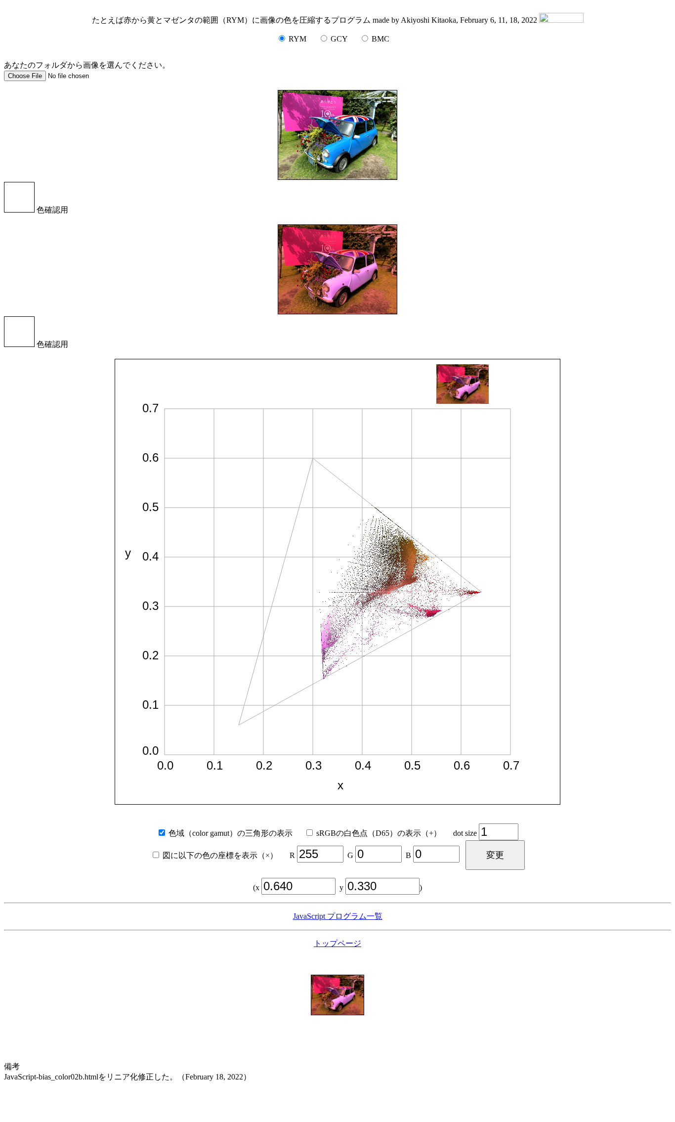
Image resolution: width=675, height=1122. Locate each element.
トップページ (337, 943)
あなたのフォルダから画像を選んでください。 (87, 65)
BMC (379, 39)
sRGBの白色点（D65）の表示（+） (382, 833)
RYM (296, 39)
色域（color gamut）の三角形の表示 (234, 833)
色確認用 (51, 210)
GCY (338, 39)
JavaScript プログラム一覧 (337, 916)
